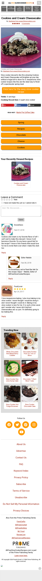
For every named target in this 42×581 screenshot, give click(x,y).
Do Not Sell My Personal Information (21, 504)
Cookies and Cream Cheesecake (21, 184)
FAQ (21, 464)
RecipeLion (21, 535)
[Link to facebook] (9, 424)
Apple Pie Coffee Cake (25, 112)
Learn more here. (21, 556)
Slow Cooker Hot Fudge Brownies (12, 405)
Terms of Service (21, 490)
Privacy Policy (21, 477)
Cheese (21, 141)
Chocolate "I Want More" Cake (29, 380)
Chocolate (21, 135)
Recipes (21, 128)
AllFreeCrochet (21, 525)
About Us (21, 444)
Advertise (21, 451)
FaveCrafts (21, 521)
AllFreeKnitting (21, 528)
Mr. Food (21, 531)
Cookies (21, 147)
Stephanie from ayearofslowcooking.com (22, 21)
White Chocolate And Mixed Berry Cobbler (12, 353)
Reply (3, 253)
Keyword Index (21, 470)
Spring (21, 122)
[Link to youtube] (21, 432)
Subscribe (21, 484)
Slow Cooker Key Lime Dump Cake (12, 380)
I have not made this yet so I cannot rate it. (20, 203)
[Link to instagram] (34, 424)
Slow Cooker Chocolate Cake (30, 405)
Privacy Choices (21, 510)
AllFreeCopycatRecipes (21, 538)
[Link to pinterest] (25, 424)
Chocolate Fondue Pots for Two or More (29, 353)
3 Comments (26, 23)
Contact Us (21, 457)
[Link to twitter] (17, 424)
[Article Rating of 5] (16, 23)
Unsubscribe (21, 497)
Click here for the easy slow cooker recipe (21, 90)
